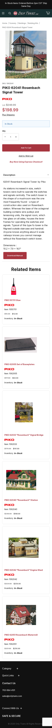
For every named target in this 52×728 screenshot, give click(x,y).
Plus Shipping (8, 115)
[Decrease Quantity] (5, 136)
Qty (4, 131)
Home (4, 23)
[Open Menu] (3, 13)
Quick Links (8, 675)
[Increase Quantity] (16, 136)
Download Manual (15, 255)
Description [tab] (9, 175)
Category (6, 668)
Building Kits (33, 23)
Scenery (12, 23)
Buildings (22, 23)
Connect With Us (10, 708)
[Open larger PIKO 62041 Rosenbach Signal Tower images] (26, 54)
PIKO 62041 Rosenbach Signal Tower (17, 27)
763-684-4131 (8, 690)
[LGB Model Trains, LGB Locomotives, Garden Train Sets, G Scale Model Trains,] (26, 13)
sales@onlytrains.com (12, 696)
